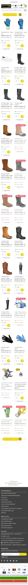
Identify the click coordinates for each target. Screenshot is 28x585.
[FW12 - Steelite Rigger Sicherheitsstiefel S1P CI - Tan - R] (7, 201)
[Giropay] (24, 570)
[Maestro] (4, 573)
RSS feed (3, 512)
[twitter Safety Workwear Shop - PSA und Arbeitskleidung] (10, 561)
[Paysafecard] (14, 573)
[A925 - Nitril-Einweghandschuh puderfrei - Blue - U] (21, 339)
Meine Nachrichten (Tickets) (8, 523)
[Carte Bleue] (24, 573)
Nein (14, 581)
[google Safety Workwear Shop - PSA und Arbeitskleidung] (7, 561)
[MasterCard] (14, 570)
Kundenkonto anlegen (7, 519)
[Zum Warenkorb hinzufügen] (8, 45)
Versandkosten (6, 40)
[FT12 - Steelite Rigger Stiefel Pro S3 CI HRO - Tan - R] (21, 130)
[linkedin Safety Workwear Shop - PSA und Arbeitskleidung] (16, 561)
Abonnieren (23, 554)
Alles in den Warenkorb (10, 14)
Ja (13, 577)
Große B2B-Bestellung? (7, 510)
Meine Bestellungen (6, 521)
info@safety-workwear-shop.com (12, 542)
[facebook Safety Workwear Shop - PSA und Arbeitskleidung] (1, 561)
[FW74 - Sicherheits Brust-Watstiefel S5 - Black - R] (21, 268)
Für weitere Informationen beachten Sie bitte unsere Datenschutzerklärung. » (14, 583)
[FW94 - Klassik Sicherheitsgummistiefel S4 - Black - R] (21, 95)
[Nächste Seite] (25, 14)
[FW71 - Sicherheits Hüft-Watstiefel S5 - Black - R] (7, 304)
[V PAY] (4, 570)
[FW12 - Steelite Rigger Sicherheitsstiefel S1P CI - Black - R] (21, 166)
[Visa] (19, 570)
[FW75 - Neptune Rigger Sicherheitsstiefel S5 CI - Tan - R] (7, 268)
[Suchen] (25, 10)
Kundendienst (5, 506)
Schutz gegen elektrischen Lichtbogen (11, 508)
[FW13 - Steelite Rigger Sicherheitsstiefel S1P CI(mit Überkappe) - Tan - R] (7, 233)
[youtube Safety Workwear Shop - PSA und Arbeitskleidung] (13, 561)
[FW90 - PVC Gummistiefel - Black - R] (21, 59)
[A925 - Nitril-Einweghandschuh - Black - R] (7, 339)
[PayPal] (19, 573)
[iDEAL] (9, 570)
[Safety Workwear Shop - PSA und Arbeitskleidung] (6, 6)
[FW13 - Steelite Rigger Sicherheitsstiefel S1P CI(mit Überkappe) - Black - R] (21, 201)
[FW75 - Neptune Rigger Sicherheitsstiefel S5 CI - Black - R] (21, 233)
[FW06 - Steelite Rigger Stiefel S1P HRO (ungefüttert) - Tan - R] (7, 166)
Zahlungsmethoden (6, 502)
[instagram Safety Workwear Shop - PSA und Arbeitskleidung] (4, 561)
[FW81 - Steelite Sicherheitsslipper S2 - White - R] (7, 59)
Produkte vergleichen (7, 527)
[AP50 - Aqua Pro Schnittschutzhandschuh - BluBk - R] (7, 24)
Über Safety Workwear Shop (8, 493)
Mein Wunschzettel (6, 525)
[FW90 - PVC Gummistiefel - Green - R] (7, 95)
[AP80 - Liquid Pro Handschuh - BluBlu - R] (21, 24)
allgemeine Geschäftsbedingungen (10, 495)
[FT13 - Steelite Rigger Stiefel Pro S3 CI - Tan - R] (7, 130)
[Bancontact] (9, 573)
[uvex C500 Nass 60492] (7, 412)
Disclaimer (4, 497)
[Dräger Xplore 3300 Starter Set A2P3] (21, 304)
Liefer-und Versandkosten (8, 504)
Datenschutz (4, 499)
